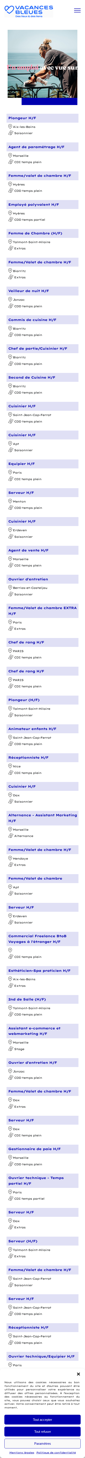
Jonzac (19, 299)
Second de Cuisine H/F (31, 377)
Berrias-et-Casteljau (30, 588)
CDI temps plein (27, 162)
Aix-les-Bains (24, 127)
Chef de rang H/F (26, 642)
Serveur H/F (21, 493)
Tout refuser (42, 1431)
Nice (16, 766)
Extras (20, 248)
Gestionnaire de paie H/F (34, 1149)
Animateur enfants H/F (32, 729)
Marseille (20, 155)
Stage (19, 1049)
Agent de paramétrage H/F (36, 147)
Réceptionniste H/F (28, 757)
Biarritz (19, 271)
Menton (19, 501)
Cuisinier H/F (22, 406)
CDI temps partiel (29, 1198)
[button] (78, 1374)
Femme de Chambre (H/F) (35, 233)
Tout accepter (42, 1419)
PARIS (18, 651)
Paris (17, 472)
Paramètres (42, 1443)
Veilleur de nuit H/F (28, 291)
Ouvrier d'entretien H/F (32, 1063)
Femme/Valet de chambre (35, 878)
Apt (16, 444)
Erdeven (20, 530)
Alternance (23, 836)
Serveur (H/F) (22, 1241)
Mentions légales (21, 1452)
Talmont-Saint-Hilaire (31, 242)
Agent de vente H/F (28, 550)
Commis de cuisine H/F (32, 320)
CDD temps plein (28, 191)
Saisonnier (23, 133)
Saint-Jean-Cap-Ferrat (32, 415)
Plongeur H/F (22, 118)
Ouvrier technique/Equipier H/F (41, 1356)
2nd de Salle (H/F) (27, 999)
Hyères (19, 184)
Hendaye (20, 858)
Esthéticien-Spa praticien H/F (39, 971)
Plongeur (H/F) (23, 700)
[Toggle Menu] (77, 10)
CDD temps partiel (29, 219)
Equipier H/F (21, 464)
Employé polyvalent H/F (33, 204)
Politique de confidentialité (56, 1452)
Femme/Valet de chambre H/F (39, 262)
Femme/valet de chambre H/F (39, 176)
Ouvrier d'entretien (28, 579)
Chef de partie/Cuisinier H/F (37, 348)
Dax (16, 795)
